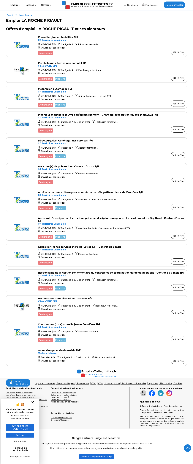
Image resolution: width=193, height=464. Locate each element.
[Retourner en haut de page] (187, 448)
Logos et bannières (45, 383)
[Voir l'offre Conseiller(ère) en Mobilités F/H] (96, 45)
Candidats (132, 5)
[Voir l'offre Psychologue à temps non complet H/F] (96, 71)
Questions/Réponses (60, 420)
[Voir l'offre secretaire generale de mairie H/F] (96, 356)
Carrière (45, 4)
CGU (93, 383)
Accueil (10, 15)
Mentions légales (66, 383)
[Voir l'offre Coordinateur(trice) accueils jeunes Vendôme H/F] (96, 332)
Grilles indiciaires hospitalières (64, 395)
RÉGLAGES (20, 441)
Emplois (14, 4)
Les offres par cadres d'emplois (20, 397)
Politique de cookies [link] (20, 456)
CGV (100, 383)
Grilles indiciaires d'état (61, 397)
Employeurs (151, 5)
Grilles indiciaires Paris (61, 399)
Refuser (20, 435)
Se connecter (176, 4)
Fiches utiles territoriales (61, 418)
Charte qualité (112, 383)
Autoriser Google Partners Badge (96, 456)
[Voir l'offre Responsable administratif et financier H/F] (96, 306)
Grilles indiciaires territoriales (63, 393)
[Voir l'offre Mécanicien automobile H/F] (96, 97)
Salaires (30, 4)
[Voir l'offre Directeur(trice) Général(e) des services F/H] (96, 149)
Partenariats (83, 383)
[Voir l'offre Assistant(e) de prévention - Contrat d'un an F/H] (96, 174)
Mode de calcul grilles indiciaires (65, 402)
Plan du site (166, 383)
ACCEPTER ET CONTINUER (20, 427)
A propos (153, 383)
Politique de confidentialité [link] (20, 449)
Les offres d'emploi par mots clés (21, 395)
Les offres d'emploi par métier (19, 393)
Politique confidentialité (134, 383)
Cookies (178, 383)
